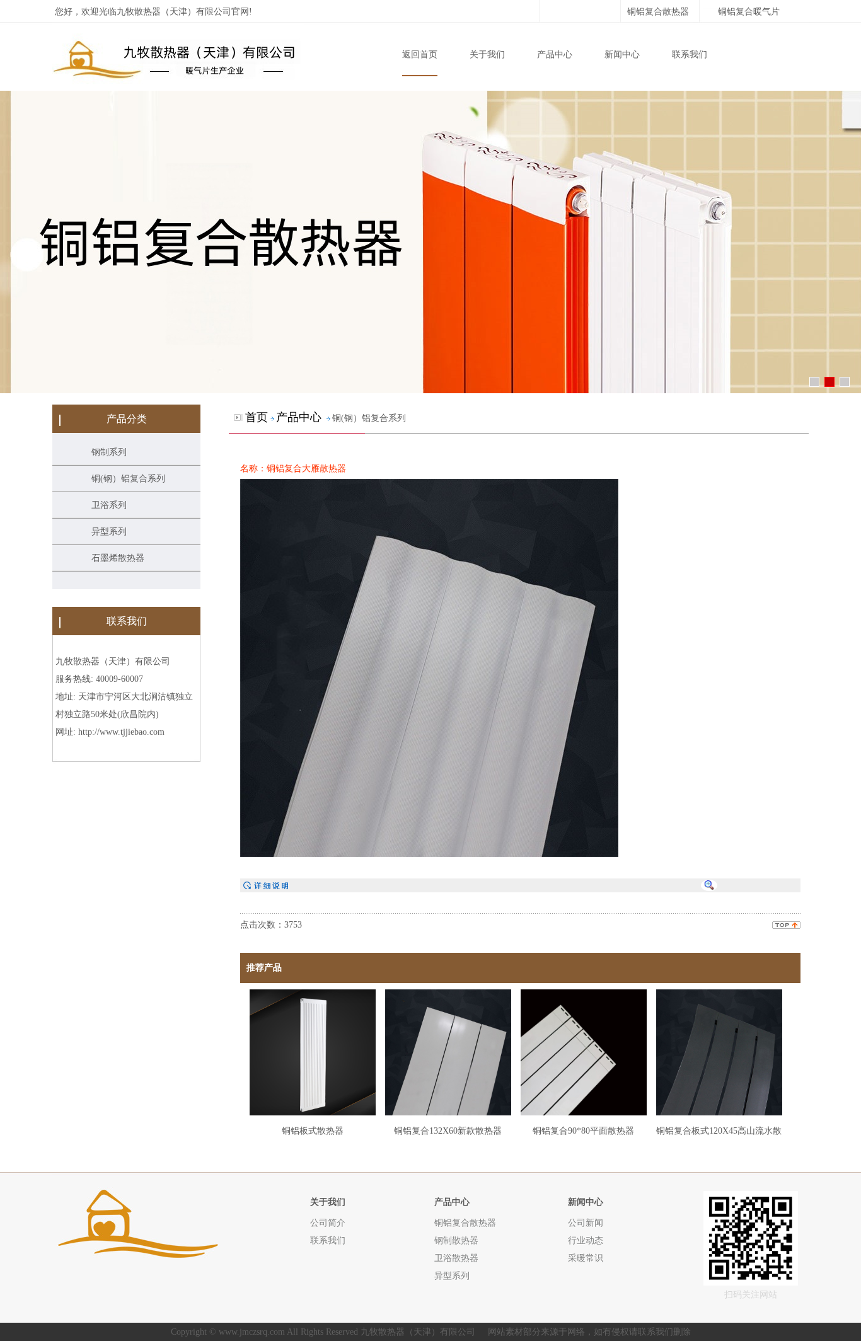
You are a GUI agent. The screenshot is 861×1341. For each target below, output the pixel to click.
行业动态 (585, 1240)
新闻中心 (622, 54)
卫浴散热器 (456, 1258)
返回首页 (419, 54)
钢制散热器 (456, 1240)
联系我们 (689, 54)
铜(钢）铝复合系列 (128, 478)
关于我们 (487, 54)
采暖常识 (585, 1258)
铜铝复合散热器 (658, 11)
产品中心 (554, 54)
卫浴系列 (109, 505)
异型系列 (109, 531)
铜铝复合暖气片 (749, 11)
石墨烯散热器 (117, 558)
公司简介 (327, 1222)
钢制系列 (109, 452)
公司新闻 (585, 1222)
